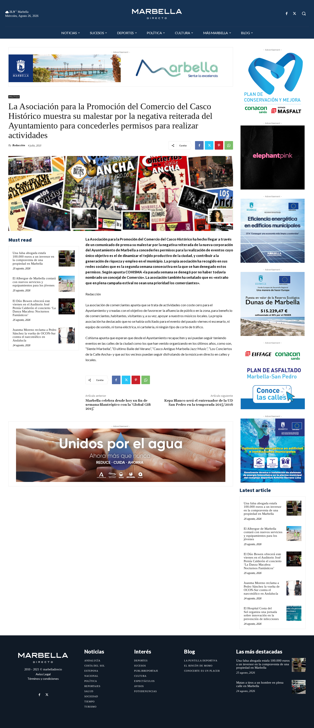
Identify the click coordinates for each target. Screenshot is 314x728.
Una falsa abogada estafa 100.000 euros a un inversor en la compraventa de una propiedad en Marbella (33, 258)
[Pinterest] (219, 145)
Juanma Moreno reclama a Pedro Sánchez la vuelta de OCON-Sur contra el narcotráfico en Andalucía (34, 335)
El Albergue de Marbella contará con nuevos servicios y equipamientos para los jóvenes (34, 282)
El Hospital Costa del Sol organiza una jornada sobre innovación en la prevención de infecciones (261, 614)
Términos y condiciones (43, 678)
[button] (304, 13)
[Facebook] (287, 13)
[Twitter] (295, 13)
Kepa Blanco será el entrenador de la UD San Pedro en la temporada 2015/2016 (198, 402)
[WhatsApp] (228, 145)
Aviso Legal (43, 674)
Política (14, 96)
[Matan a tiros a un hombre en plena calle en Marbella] (299, 687)
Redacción (18, 145)
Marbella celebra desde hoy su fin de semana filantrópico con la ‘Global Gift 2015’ (118, 404)
